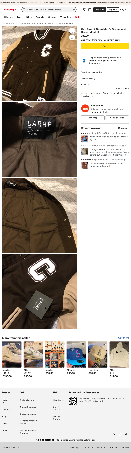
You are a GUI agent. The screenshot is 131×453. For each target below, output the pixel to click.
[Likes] (84, 9)
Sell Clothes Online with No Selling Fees (75, 440)
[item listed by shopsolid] (11, 354)
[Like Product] (18, 344)
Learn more (94, 63)
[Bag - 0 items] (89, 9)
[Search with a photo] (73, 9)
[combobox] (49, 9)
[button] (110, 112)
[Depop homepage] (10, 9)
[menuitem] (8, 17)
